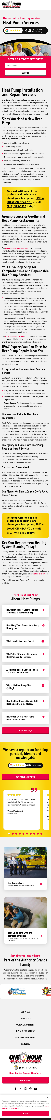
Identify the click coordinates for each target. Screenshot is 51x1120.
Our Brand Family (25, 1037)
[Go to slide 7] (31, 834)
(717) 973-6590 (16, 206)
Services (25, 1011)
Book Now (25, 1080)
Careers (25, 1043)
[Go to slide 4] (20, 834)
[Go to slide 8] (34, 834)
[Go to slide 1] (9, 834)
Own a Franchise (25, 1031)
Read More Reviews (25, 777)
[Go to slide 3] (16, 834)
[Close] (47, 1097)
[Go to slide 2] (13, 834)
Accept (25, 1113)
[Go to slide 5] (23, 834)
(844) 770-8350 (28, 1067)
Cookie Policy (15, 1108)
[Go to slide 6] (27, 834)
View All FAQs (25, 730)
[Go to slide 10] (41, 834)
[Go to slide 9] (38, 834)
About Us (25, 1018)
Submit (25, 72)
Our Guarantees (25, 1024)
